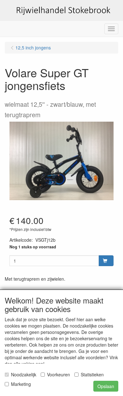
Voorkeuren (58, 374)
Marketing (21, 384)
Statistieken (92, 374)
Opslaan (105, 386)
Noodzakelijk (23, 374)
